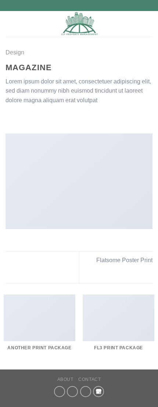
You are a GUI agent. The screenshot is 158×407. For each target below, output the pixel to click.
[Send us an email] (72, 391)
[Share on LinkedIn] (55, 117)
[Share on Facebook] (19, 117)
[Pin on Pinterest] (46, 117)
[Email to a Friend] (37, 117)
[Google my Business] (98, 391)
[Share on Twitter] (28, 117)
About (65, 379)
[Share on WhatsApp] (10, 117)
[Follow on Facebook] (59, 391)
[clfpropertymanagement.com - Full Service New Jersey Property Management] (79, 24)
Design (15, 52)
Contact (89, 379)
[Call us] (85, 391)
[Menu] (10, 24)
